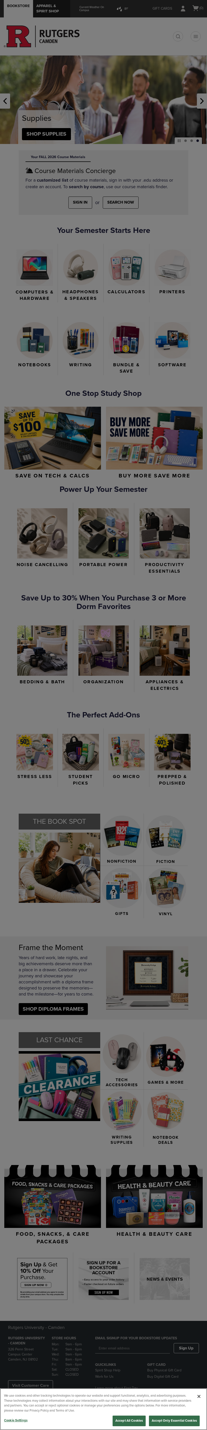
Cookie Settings (16, 1420)
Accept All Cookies (129, 1421)
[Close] (198, 1396)
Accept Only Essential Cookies (174, 1421)
